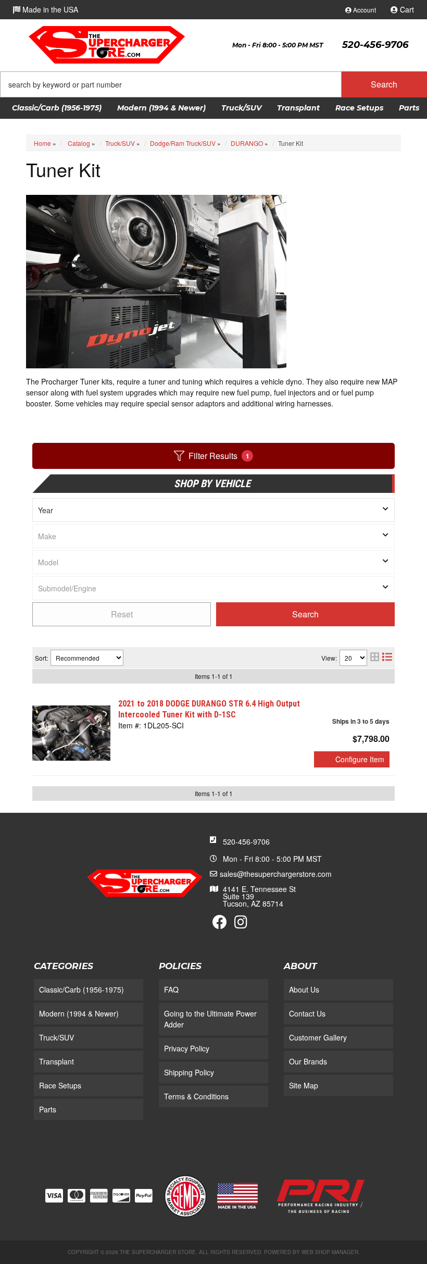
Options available (352, 759)
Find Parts (305, 614)
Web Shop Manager (330, 1252)
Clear (121, 614)
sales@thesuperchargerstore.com (276, 873)
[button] (213, 84)
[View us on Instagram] (240, 924)
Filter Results (219, 456)
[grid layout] (375, 658)
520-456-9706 (246, 841)
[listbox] (213, 510)
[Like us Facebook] (219, 924)
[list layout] (387, 658)
